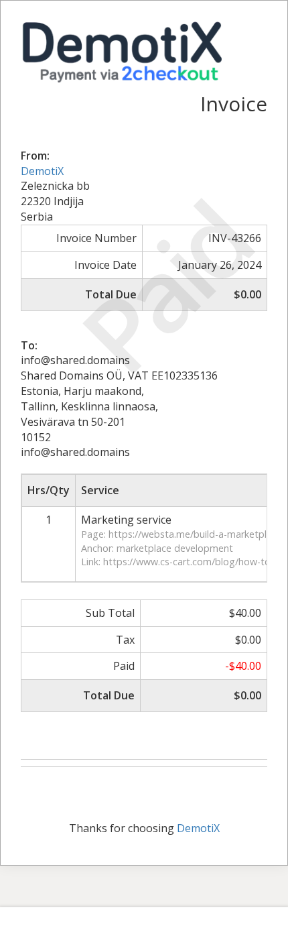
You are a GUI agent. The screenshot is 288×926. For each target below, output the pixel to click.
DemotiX (42, 171)
